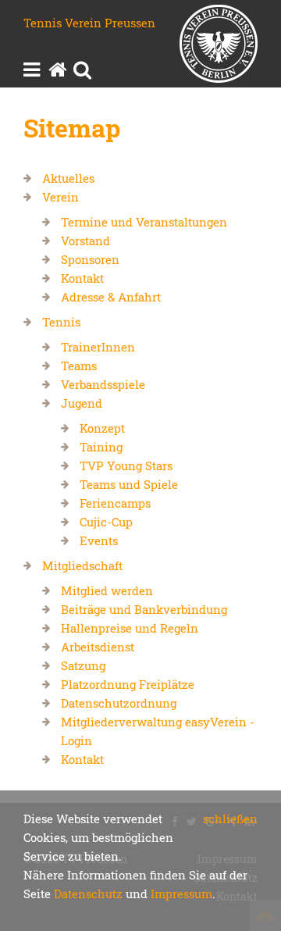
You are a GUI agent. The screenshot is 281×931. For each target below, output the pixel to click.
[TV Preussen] (219, 46)
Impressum (181, 893)
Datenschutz (88, 893)
